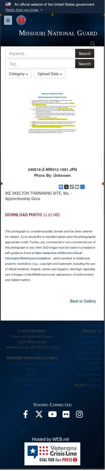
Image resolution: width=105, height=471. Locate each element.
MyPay (32, 369)
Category (17, 73)
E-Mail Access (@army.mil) (32, 363)
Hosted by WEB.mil (50, 439)
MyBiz (32, 374)
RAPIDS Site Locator (31, 379)
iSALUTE (95, 379)
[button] (24, 10)
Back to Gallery (83, 301)
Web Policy (95, 347)
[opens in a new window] (25, 415)
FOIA (95, 363)
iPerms (32, 385)
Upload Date (49, 73)
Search (85, 53)
